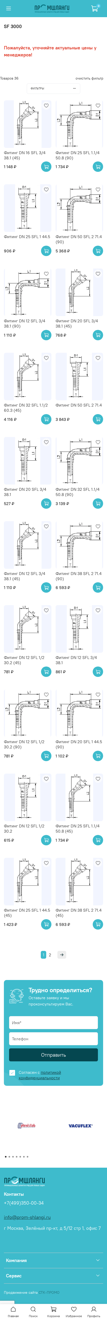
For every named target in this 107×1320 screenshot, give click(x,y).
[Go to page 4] (16, 1157)
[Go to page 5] (20, 1157)
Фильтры (37, 88)
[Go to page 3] (13, 1157)
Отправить (53, 1054)
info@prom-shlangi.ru (27, 1217)
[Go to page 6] (24, 1157)
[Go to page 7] (27, 1157)
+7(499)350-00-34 (24, 1203)
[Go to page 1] (5, 1157)
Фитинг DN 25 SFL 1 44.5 (27, 236)
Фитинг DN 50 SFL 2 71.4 (79, 405)
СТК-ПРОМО (49, 1292)
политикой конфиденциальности (40, 1075)
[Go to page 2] (9, 1157)
